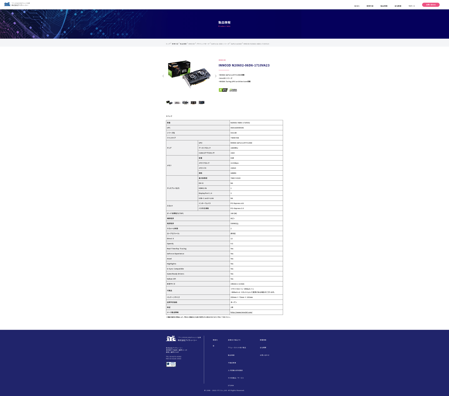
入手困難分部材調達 (235, 370)
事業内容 (370, 6)
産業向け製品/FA (234, 340)
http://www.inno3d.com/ (241, 312)
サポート (412, 6)
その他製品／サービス (236, 378)
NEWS (357, 6)
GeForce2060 (236, 44)
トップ (168, 44)
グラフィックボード (203, 44)
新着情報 (263, 340)
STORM (231, 385)
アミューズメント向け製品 (237, 347)
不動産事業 (232, 363)
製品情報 (384, 6)
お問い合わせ (431, 5)
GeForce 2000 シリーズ (220, 44)
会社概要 (398, 6)
